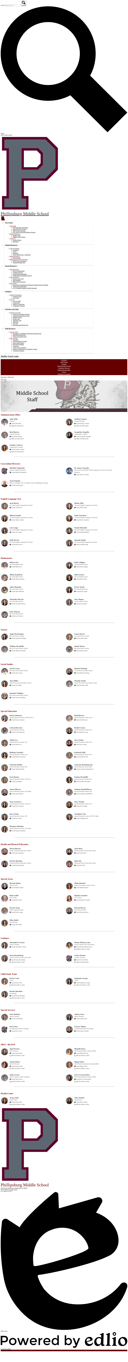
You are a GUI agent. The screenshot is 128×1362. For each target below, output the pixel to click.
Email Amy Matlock (17, 1018)
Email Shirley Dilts (81, 507)
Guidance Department (15, 295)
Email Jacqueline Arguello (83, 436)
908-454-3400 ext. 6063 (82, 1055)
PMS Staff (3, 377)
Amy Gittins (79, 740)
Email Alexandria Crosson (19, 947)
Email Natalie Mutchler (82, 532)
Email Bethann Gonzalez (18, 757)
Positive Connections (18, 304)
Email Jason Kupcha (17, 485)
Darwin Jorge (15, 908)
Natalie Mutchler (80, 528)
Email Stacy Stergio (81, 806)
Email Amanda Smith (82, 544)
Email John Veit (80, 865)
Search (2, 5)
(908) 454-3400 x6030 (82, 962)
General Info (16, 302)
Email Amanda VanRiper (18, 697)
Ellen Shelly (14, 920)
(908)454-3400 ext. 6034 (83, 949)
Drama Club (16, 319)
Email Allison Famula (18, 520)
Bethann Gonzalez (16, 752)
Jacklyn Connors (80, 419)
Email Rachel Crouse (82, 732)
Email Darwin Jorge (17, 912)
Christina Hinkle (16, 765)
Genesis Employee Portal (20, 341)
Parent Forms (13, 283)
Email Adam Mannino (18, 591)
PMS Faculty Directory (19, 231)
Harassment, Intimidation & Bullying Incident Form (27, 333)
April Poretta (15, 1049)
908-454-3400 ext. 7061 (18, 1055)
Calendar (64, 360)
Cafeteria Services (18, 272)
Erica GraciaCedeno (82, 1075)
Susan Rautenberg (16, 955)
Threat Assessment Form (19, 286)
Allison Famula (15, 515)
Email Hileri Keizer (81, 579)
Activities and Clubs (15, 312)
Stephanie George (81, 978)
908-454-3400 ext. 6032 (18, 962)
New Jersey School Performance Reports (24, 232)
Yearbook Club (17, 320)
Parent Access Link (18, 279)
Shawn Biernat (15, 849)
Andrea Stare (79, 1014)
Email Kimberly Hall (82, 757)
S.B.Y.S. (11, 299)
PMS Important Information (20, 227)
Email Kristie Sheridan (18, 865)
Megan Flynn (79, 1062)
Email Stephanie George (83, 982)
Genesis (64, 364)
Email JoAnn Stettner (82, 960)
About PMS (12, 226)
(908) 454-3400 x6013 (17, 438)
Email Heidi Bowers (82, 720)
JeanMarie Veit (80, 814)
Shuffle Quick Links (10, 356)
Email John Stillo (16, 423)
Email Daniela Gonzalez (83, 900)
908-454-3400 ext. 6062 (18, 1068)
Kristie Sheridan (16, 861)
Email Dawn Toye (17, 1031)
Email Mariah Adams (17, 887)
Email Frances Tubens (82, 1031)
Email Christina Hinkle (18, 769)
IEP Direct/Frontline (18, 344)
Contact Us (12, 238)
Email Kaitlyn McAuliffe (83, 781)
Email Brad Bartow (17, 436)
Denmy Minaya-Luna (82, 942)
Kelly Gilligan (79, 562)
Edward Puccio (80, 908)
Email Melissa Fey (17, 566)
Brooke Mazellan (16, 991)
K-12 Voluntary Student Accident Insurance (25, 288)
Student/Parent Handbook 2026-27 (22, 275)
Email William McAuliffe (19, 650)
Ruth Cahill (14, 895)
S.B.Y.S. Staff (17, 301)
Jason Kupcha (15, 481)
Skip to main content (6, 135)
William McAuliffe (17, 646)
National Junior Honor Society (21, 316)
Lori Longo (14, 528)
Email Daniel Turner (82, 650)
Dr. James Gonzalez (81, 468)
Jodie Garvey (15, 1075)
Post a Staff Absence (18, 343)
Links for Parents (14, 277)
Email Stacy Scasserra (18, 806)
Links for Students (14, 248)
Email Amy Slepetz (81, 603)
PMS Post (15, 322)
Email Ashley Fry (16, 744)
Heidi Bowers (79, 715)
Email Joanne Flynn (17, 1066)
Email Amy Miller (17, 685)
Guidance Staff (17, 296)
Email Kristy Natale (81, 591)
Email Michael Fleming (82, 673)
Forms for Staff (13, 332)
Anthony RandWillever (83, 789)
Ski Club (15, 323)
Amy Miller (14, 681)
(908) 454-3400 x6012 (82, 438)
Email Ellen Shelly (17, 924)
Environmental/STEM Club (20, 325)
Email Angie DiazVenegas (19, 638)
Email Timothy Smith (82, 685)
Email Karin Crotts (17, 982)
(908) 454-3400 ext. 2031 (83, 985)
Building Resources (14, 234)
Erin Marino (14, 777)
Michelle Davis (79, 1049)
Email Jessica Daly (17, 1102)
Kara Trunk (14, 814)
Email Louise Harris (81, 638)
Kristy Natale (79, 587)
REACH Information (19, 271)
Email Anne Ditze (81, 853)
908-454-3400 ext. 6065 (82, 1081)
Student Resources (14, 256)
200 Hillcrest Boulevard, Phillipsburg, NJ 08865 (14, 1188)
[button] (9, 223)
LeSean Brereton (16, 728)
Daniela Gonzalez (80, 895)
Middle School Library (19, 237)
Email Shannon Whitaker (19, 830)
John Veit (77, 861)
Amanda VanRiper (17, 693)
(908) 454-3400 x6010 (17, 451)
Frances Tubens (80, 1026)
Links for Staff (13, 338)
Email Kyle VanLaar (17, 616)
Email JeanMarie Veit (82, 818)
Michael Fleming (80, 668)
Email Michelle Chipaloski (19, 472)
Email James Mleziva (17, 794)
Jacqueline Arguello (81, 432)
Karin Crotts (14, 978)
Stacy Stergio (79, 802)
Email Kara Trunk (17, 818)
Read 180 (15, 253)
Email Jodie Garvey (17, 1079)
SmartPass (16, 250)
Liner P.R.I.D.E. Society (19, 229)
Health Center (17, 235)
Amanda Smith (80, 540)
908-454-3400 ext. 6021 (82, 1104)
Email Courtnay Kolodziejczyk (84, 769)
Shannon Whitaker (17, 826)
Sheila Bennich (79, 883)
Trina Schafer (79, 1098)
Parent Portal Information (20, 274)
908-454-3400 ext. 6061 (82, 1068)
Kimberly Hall (79, 752)
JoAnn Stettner (80, 955)
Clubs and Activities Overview (21, 314)
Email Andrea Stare (81, 1018)
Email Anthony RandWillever (84, 794)
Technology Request (18, 350)
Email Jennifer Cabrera (18, 449)
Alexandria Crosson (17, 942)
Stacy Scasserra (15, 802)
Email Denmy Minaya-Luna (84, 947)
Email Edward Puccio (82, 912)
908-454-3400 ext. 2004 (18, 985)
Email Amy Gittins (81, 744)
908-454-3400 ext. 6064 (18, 1081)
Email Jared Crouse (17, 673)
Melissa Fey (14, 562)
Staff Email (64, 362)
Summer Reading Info (19, 262)
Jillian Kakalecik (16, 575)
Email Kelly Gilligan (82, 566)
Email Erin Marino (17, 781)
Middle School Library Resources (18, 259)
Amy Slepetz (79, 599)
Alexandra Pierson (17, 599)
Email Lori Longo (17, 532)
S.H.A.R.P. (16, 298)
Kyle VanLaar (15, 612)
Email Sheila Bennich (82, 887)
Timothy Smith (80, 681)
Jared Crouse (15, 668)
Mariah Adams (15, 883)
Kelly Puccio (14, 540)
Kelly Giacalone (80, 515)
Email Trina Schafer (81, 1102)
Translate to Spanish (64, 374)
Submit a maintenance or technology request (25, 349)
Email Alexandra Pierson (18, 603)
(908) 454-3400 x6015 (82, 426)
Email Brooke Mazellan (18, 995)
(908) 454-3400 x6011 (17, 426)
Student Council (17, 317)
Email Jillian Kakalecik (18, 579)
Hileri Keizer (79, 575)
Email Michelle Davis (82, 1053)
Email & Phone (17, 240)
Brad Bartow (14, 432)
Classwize (15, 346)
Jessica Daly (14, 1098)
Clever (15, 251)
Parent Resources (14, 269)
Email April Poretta (17, 1053)
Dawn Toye (14, 1026)
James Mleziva (15, 789)
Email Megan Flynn (81, 1066)
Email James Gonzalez (82, 474)
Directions (16, 241)
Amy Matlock (15, 1014)
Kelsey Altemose (16, 715)
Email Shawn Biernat (17, 853)
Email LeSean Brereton (18, 732)
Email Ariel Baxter (17, 507)
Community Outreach (19, 306)
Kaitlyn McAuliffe (81, 777)
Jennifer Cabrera (16, 445)
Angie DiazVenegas (17, 634)
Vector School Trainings (19, 347)
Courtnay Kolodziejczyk (83, 765)
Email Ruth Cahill (17, 900)
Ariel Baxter (14, 503)
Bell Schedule (17, 258)
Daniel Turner (79, 646)
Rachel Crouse (79, 728)
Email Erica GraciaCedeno (83, 1079)
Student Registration (64, 370)
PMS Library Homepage (19, 261)
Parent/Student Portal (64, 366)
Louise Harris (79, 634)
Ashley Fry (14, 740)
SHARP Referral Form (19, 335)
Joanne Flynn (15, 1062)
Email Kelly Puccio (17, 544)
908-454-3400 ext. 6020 (18, 1104)
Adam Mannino (15, 587)
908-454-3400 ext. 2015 (18, 998)
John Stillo (14, 419)
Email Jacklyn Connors (82, 423)
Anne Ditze (78, 849)
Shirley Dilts (79, 503)
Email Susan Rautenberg (18, 960)
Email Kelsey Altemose (18, 720)
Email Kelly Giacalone (82, 520)
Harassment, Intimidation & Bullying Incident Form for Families (30, 285)
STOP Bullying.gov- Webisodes (22, 255)
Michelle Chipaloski (17, 468)
